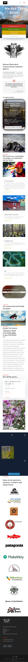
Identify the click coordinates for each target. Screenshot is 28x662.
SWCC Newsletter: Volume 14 (8, 639)
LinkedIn (9, 646)
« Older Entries (7, 397)
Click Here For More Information (13, 127)
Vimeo (5, 646)
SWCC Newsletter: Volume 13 (8, 641)
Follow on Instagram (14, 473)
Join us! (14, 116)
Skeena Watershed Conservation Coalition (10, 626)
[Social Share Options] (2, 445)
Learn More (8, 192)
